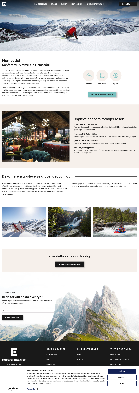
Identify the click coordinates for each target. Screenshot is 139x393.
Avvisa (122, 383)
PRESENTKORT (115, 364)
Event (64, 4)
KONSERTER (51, 364)
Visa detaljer (31, 389)
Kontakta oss (127, 4)
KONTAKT (80, 360)
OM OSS (80, 355)
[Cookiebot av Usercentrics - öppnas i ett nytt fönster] (13, 389)
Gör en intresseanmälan (102, 94)
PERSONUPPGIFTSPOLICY (119, 360)
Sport (54, 4)
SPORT (49, 360)
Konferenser (40, 4)
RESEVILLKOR (115, 355)
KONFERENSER (52, 355)
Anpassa (121, 377)
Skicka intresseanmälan (69, 264)
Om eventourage (95, 4)
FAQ (78, 364)
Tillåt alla (122, 371)
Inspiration (76, 4)
